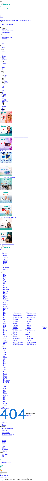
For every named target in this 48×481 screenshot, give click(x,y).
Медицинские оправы (4, 422)
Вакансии (3, 456)
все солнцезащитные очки (3, 109)
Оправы (3, 447)
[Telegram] (1, 465)
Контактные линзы (4, 448)
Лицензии (3, 455)
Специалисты (3, 439)
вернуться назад (29, 416)
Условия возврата (4, 442)
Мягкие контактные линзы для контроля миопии (8, 434)
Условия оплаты (4, 440)
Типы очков (3, 446)
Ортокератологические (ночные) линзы (7, 435)
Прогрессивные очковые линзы (6, 433)
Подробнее (30, 479)
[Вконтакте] (0, 465)
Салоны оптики (4, 443)
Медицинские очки (4, 430)
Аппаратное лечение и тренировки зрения (7, 428)
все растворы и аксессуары (3, 70)
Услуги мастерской (4, 451)
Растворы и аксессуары (5, 421)
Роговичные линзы (4, 436)
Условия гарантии (4, 441)
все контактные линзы (3, 56)
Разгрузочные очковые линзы (5, 432)
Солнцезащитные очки (5, 423)
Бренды (3, 424)
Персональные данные (5, 454)
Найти (1, 473)
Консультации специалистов (5, 427)
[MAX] (2, 465)
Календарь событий (4, 450)
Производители (4, 425)
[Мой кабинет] (1, 407)
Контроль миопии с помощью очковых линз (7, 431)
